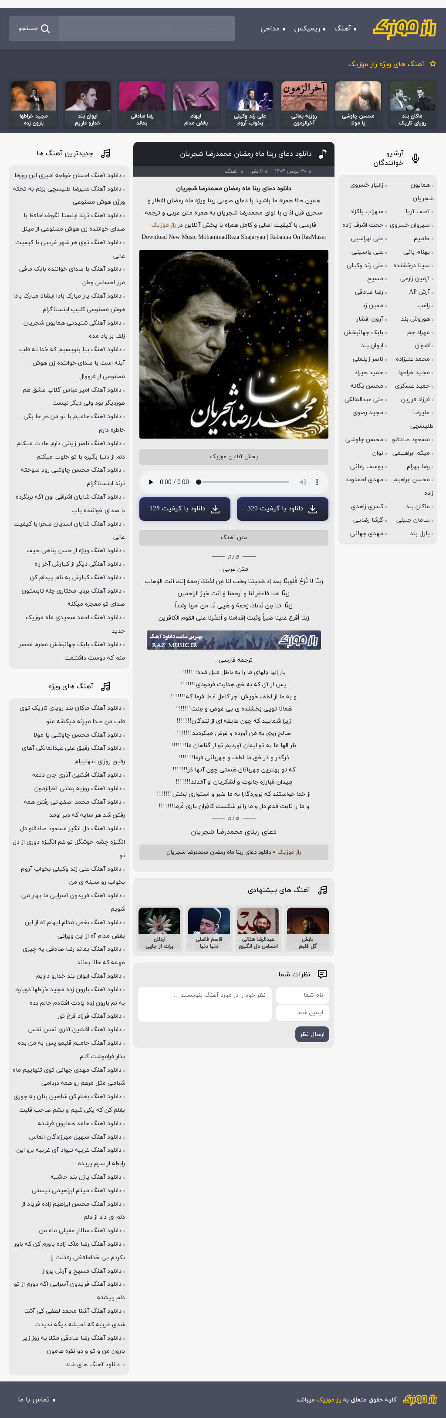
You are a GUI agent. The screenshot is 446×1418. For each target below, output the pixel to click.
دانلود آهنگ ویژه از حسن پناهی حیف (74, 550)
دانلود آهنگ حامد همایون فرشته (80, 1124)
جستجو (28, 28)
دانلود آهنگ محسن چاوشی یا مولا (78, 735)
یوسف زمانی (366, 467)
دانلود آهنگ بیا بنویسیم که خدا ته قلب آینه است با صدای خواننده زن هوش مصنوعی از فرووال (72, 363)
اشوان (422, 346)
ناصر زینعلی (368, 359)
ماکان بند (418, 507)
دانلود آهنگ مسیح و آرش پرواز (82, 1271)
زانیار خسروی (366, 185)
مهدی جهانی (366, 534)
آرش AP (419, 292)
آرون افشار (369, 319)
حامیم (422, 239)
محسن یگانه (367, 386)
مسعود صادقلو (411, 440)
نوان (377, 453)
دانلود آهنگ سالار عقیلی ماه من (80, 1231)
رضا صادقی (369, 292)
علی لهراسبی (367, 239)
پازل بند (420, 534)
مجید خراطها (414, 373)
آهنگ (342, 29)
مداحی (270, 29)
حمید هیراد (369, 373)
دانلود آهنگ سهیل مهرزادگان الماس (75, 1137)
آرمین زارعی (415, 279)
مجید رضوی (367, 413)
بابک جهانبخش (363, 333)
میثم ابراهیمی (411, 453)
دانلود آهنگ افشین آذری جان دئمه (77, 775)
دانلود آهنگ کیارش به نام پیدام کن (76, 577)
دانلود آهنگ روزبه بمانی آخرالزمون (78, 788)
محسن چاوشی (364, 440)
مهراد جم (418, 333)
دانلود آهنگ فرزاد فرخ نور (89, 1016)
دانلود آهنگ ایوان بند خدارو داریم (79, 976)
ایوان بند (372, 346)
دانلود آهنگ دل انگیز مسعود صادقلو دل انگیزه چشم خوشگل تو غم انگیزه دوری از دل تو (69, 842)
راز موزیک (163, 225)
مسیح (375, 279)
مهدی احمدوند (364, 480)
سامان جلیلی (413, 520)
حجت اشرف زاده (362, 225)
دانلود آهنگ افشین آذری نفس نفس (75, 1030)
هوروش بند (415, 319)
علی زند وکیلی (365, 265)
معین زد (372, 306)
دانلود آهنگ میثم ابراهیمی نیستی (77, 1191)
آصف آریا (417, 212)
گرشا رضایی (368, 520)
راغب (423, 306)
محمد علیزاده (413, 359)
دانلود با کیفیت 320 (275, 508)
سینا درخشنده (411, 265)
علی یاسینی (367, 252)
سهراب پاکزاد (366, 212)
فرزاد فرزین (415, 400)
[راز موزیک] (404, 29)
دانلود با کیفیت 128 (177, 508)
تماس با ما (34, 1400)
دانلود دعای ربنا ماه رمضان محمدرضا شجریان (246, 154)
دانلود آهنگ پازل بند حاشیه (86, 1177)
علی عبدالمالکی (364, 400)
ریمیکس (307, 29)
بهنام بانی (416, 252)
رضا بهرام (418, 467)
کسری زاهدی (367, 507)
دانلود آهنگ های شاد (94, 1365)
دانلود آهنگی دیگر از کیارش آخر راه (78, 564)
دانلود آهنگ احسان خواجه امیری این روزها (68, 175)
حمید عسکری (412, 386)
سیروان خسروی (410, 225)
